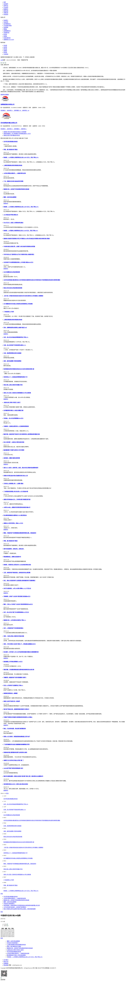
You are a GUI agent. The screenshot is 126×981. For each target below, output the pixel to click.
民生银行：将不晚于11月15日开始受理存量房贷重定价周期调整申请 (21, 652)
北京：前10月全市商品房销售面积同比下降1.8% (16, 337)
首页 (5, 2)
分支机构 (6, 54)
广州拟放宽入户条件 (9, 311)
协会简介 (6, 20)
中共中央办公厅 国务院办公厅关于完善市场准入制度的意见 (19, 254)
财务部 (5, 52)
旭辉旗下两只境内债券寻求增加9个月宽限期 (15, 131)
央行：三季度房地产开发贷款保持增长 (13, 628)
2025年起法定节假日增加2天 (11, 214)
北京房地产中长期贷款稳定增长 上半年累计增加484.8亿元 (18, 262)
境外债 (4, 94)
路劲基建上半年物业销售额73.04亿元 (13, 661)
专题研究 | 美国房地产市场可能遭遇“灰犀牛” (15, 677)
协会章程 (6, 27)
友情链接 (6, 963)
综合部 (5, 45)
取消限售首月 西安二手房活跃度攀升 (16, 955)
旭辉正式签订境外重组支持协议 (12, 135)
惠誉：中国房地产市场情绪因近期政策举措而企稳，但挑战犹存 (20, 533)
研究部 (5, 49)
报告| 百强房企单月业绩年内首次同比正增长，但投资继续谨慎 (20, 909)
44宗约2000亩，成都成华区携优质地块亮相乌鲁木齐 (17, 507)
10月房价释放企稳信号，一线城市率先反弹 (15, 173)
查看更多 (6, 203)
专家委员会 (6, 32)
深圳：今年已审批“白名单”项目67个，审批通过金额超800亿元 (20, 644)
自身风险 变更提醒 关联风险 (15, 110)
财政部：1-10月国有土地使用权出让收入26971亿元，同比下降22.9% (21, 157)
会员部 (5, 47)
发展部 (5, 50)
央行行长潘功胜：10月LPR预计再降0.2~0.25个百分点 (17, 588)
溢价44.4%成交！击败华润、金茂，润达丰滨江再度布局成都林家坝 (21, 467)
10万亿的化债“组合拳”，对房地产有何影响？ (15, 907)
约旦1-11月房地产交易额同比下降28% (13, 685)
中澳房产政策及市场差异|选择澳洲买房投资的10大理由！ (18, 717)
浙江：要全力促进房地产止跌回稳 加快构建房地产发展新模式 (19, 580)
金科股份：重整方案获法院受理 (12, 458)
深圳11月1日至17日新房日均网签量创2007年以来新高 (17, 392)
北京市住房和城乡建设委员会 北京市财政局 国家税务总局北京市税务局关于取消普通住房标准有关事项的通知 (32, 280)
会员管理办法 (7, 23)
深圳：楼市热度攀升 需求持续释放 (12, 361)
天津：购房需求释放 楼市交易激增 (12, 353)
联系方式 (6, 961)
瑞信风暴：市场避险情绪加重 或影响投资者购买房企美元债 (19, 669)
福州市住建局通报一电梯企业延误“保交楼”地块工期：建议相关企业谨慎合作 (23, 776)
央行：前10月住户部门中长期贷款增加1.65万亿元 (16, 612)
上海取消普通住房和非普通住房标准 (13, 165)
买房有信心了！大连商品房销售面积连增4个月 (15, 377)
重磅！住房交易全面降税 (10, 197)
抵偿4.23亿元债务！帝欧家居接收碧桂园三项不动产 (17, 736)
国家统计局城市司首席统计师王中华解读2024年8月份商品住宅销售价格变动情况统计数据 (27, 238)
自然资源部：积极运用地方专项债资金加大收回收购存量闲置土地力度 (22, 905)
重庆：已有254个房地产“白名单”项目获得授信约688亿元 (18, 604)
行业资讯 (6, 7)
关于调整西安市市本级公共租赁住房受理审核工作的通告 (18, 303)
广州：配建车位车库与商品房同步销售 (13, 181)
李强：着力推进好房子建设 (11, 149)
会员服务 (6, 4)
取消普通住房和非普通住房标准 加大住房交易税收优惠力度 (19, 369)
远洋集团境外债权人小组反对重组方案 (13, 410)
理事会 (5, 29)
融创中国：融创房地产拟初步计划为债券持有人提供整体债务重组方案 (22, 434)
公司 (2, 60)
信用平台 (6, 5)
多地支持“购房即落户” (9, 903)
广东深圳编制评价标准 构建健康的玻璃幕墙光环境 (16, 744)
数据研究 (6, 9)
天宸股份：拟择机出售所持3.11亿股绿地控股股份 (16, 426)
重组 (7, 94)
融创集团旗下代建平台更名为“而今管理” (14, 450)
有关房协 (6, 14)
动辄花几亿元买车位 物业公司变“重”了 (14, 760)
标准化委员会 (7, 37)
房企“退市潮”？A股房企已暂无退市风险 (14, 442)
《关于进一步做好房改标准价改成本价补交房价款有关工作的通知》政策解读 (23, 295)
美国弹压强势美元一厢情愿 (11, 693)
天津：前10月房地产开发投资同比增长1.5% (15, 345)
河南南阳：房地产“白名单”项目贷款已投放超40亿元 (17, 596)
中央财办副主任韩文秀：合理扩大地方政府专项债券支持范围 (19, 246)
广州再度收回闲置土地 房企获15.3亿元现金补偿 (16, 491)
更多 (7, 793)
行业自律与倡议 (8, 25)
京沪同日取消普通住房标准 (11, 141)
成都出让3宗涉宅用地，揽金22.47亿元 (13, 523)
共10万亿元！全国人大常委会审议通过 (13, 222)
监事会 (5, 36)
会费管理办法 (7, 30)
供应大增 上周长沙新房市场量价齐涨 (13, 384)
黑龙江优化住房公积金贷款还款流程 (13, 288)
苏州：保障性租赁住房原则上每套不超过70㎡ (15, 327)
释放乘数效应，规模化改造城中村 (12, 556)
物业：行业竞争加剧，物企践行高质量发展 (15, 728)
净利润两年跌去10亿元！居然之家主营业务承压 (16, 784)
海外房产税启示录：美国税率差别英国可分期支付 (16, 709)
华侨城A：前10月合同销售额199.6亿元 (13, 418)
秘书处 (5, 34)
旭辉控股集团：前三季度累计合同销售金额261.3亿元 (17, 133)
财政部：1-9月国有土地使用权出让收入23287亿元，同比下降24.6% (21, 230)
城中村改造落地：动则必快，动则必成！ (14, 548)
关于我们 (6, 959)
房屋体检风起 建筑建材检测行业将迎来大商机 (15, 752)
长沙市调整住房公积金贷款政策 (12, 272)
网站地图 (6, 965)
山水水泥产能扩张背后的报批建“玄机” (13, 768)
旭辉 (2, 94)
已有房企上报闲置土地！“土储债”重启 (13, 483)
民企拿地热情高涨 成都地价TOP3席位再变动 (15, 515)
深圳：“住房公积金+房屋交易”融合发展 (14, 636)
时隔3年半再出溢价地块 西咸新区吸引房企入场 (16, 475)
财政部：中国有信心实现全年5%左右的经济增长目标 (17, 564)
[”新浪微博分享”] (1, 63)
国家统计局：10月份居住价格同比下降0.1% (15, 620)
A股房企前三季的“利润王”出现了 (12, 402)
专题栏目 (6, 12)
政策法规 (6, 11)
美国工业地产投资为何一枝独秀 (12, 701)
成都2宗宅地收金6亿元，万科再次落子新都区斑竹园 (17, 499)
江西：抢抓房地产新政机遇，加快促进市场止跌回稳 (17, 572)
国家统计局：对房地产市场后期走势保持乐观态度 (16, 189)
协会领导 (6, 22)
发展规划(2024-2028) (9, 39)
